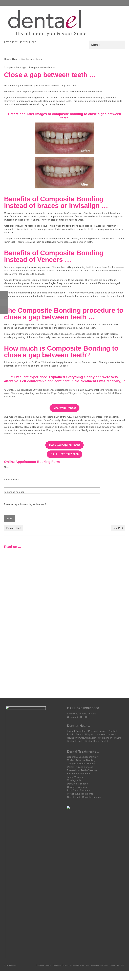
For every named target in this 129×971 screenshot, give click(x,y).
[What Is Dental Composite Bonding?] (111, 626)
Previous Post (13, 528)
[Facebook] (122, 3)
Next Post (118, 528)
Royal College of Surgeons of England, (71, 393)
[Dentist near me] (111, 564)
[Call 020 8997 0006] (6, 3)
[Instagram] (117, 3)
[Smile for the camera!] (80, 624)
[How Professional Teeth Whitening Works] (49, 564)
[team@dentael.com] (11, 3)
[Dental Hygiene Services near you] (18, 564)
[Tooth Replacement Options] (80, 564)
